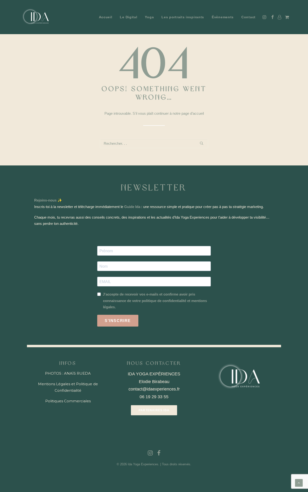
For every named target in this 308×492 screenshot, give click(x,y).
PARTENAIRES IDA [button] (154, 410)
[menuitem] (106, 17)
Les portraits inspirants (182, 17)
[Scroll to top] (299, 482)
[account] (279, 17)
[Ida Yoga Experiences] (36, 17)
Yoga (149, 17)
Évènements (223, 17)
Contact (248, 17)
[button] (265, 17)
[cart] (286, 17)
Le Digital (128, 17)
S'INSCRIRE (118, 321)
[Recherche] (154, 143)
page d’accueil (192, 113)
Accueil (105, 17)
